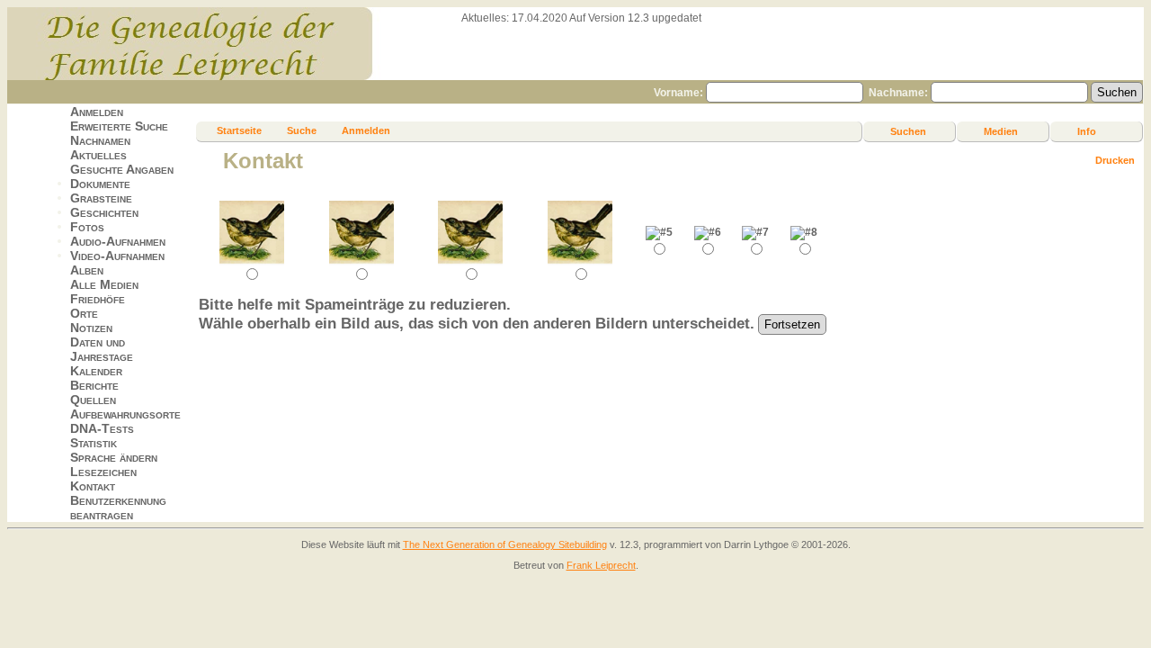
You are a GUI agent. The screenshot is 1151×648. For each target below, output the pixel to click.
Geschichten (104, 212)
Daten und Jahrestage (101, 349)
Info (1086, 131)
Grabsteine (101, 198)
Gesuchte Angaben (122, 169)
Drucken (1115, 160)
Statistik (93, 443)
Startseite (239, 130)
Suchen (908, 131)
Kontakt (92, 486)
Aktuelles (98, 155)
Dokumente (100, 183)
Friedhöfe (97, 299)
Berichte (94, 385)
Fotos (87, 227)
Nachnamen (100, 140)
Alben (86, 270)
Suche (302, 130)
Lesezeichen (103, 471)
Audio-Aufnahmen (117, 241)
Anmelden (96, 111)
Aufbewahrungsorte (125, 414)
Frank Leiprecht (601, 565)
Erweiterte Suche (119, 126)
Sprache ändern (113, 457)
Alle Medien (104, 284)
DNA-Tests (102, 428)
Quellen (93, 399)
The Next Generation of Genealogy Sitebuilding (505, 544)
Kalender (96, 371)
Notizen (91, 327)
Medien (1001, 131)
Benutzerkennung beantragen (118, 507)
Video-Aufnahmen (117, 255)
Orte (84, 313)
